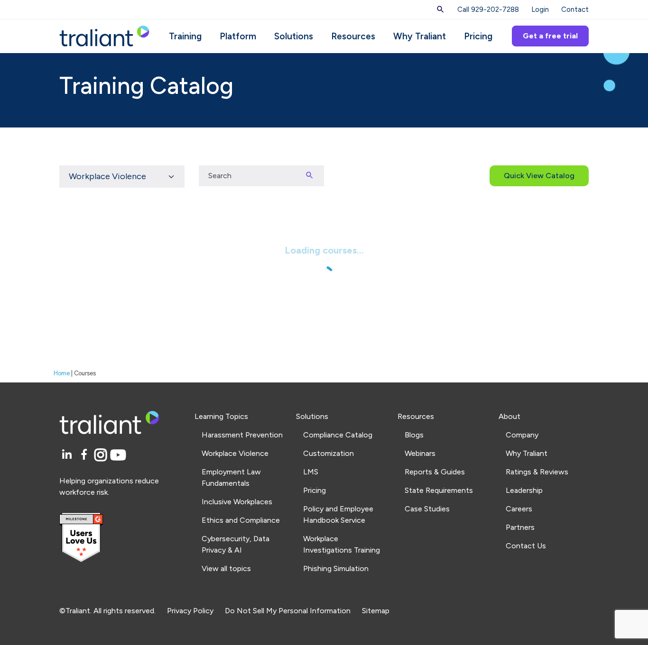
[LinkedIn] (68, 455)
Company (522, 434)
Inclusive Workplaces (237, 501)
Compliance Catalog (337, 434)
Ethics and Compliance (241, 520)
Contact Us (526, 545)
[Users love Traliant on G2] (121, 537)
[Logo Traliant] (104, 35)
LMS (310, 471)
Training (185, 36)
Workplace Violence (235, 453)
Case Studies (427, 508)
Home (62, 373)
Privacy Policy (190, 610)
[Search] (440, 9)
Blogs (414, 434)
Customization (328, 453)
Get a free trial (550, 35)
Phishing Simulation (336, 568)
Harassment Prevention (242, 434)
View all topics (226, 568)
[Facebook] (85, 455)
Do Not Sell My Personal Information (288, 610)
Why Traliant (419, 36)
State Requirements (439, 490)
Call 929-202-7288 (488, 9)
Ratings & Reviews (537, 471)
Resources (353, 36)
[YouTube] (118, 455)
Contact (575, 9)
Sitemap (375, 610)
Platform (238, 36)
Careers (519, 508)
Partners (520, 527)
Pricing (478, 36)
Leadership (524, 490)
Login (540, 9)
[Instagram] (102, 455)
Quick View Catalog (539, 175)
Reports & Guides (435, 471)
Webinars (420, 453)
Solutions (293, 36)
